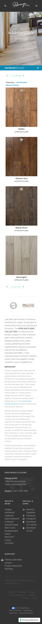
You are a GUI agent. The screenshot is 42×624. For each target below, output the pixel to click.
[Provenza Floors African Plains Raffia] (21, 107)
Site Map (9, 569)
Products (11, 592)
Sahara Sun (22, 178)
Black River (22, 228)
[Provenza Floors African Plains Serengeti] (21, 255)
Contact (8, 563)
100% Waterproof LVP (17, 595)
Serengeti (21, 277)
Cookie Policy (13, 613)
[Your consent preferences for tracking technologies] (29, 620)
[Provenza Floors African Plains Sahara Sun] (21, 156)
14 (15, 76)
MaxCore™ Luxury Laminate (9, 540)
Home (16, 45)
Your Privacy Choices (22, 608)
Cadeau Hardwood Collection (9, 512)
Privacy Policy (27, 610)
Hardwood (22, 592)
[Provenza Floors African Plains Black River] (21, 206)
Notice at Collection (15, 610)
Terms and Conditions (26, 613)
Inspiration (31, 595)
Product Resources (13, 566)
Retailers (25, 598)
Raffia (21, 129)
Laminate (32, 592)
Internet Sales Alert (13, 560)
